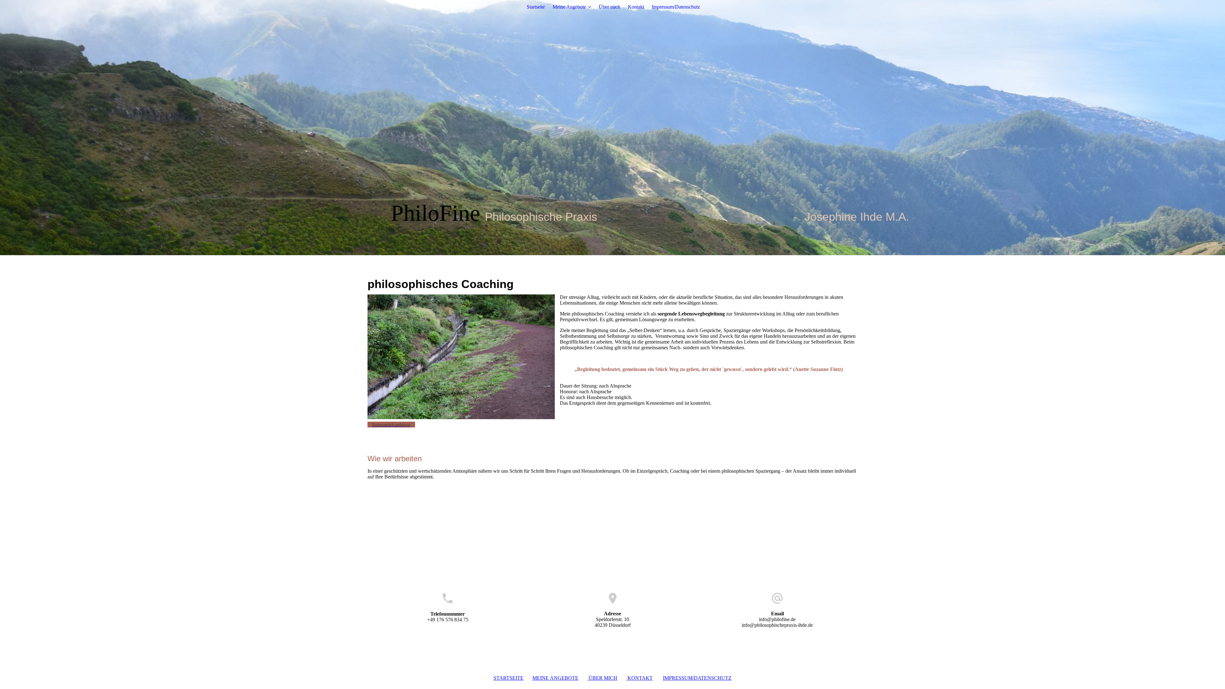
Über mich (609, 7)
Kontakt (636, 7)
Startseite (536, 7)
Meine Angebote (569, 7)
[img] (612, 127)
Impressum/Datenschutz (676, 7)
